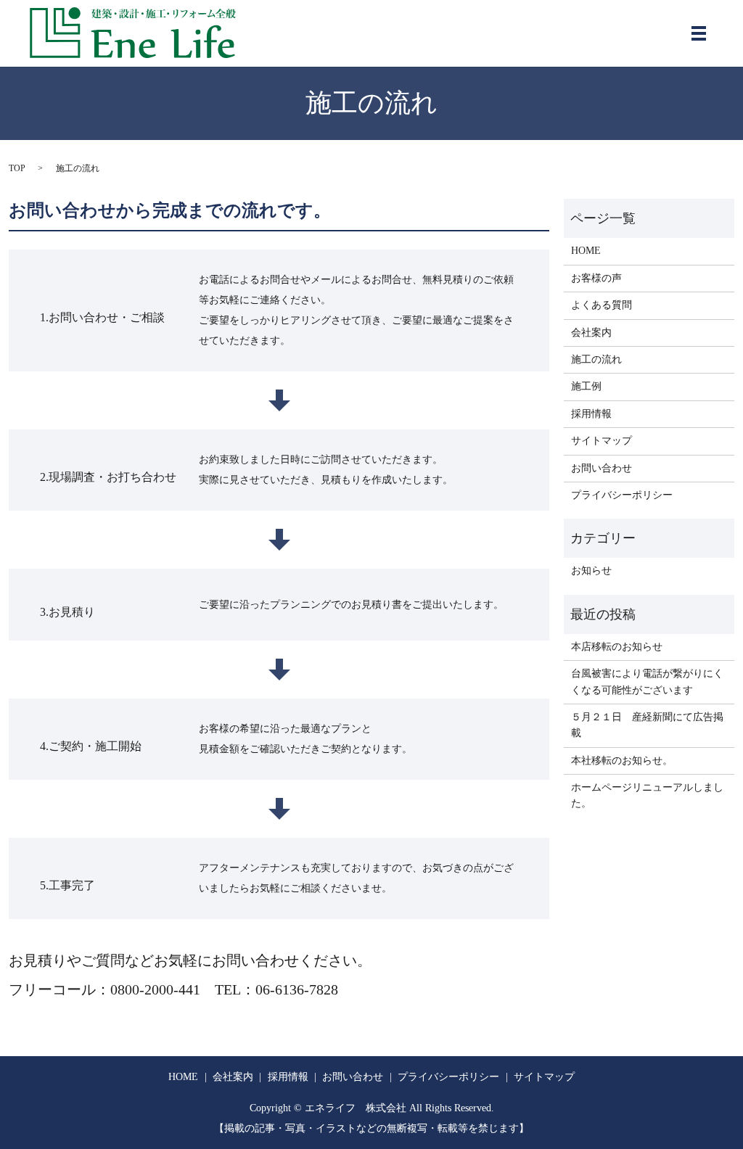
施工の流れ (596, 359)
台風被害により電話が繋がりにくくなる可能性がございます (647, 681)
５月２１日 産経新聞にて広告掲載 (647, 725)
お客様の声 (596, 278)
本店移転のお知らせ (616, 646)
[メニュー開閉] (698, 33)
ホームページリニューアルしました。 (647, 795)
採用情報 (591, 413)
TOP (17, 168)
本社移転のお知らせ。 (622, 760)
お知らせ (591, 570)
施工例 (586, 386)
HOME (586, 250)
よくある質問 (601, 305)
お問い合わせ (601, 468)
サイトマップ (601, 440)
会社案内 (591, 332)
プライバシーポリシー (622, 495)
